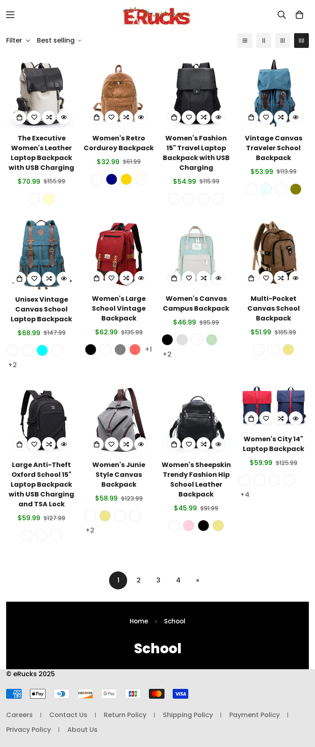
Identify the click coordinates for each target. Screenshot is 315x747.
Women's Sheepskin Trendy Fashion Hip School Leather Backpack (196, 479)
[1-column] (244, 40)
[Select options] (19, 117)
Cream (48, 199)
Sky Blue (105, 349)
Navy (111, 179)
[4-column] (301, 40)
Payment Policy (254, 715)
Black (90, 349)
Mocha (281, 189)
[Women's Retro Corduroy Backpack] (119, 93)
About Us (82, 729)
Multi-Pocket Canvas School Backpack (273, 308)
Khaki (288, 349)
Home (139, 621)
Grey (182, 339)
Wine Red (218, 199)
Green (211, 339)
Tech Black (26, 535)
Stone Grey (188, 199)
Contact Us (68, 715)
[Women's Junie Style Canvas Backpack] (119, 420)
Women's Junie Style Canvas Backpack (118, 474)
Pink (188, 525)
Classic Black (34, 199)
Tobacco (57, 350)
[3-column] (282, 40)
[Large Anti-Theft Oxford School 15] (41, 420)
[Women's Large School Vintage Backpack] (119, 254)
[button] (299, 14)
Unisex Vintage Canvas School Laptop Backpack (41, 309)
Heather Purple (56, 535)
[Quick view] (64, 117)
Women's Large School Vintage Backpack (119, 308)
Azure (266, 189)
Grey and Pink (197, 339)
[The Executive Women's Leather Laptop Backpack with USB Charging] (41, 93)
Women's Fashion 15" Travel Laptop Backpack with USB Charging (196, 152)
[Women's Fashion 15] (196, 93)
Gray (120, 349)
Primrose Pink (203, 199)
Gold (126, 179)
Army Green (273, 349)
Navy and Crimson (259, 480)
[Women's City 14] (273, 407)
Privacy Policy (28, 729)
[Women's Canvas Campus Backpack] (196, 254)
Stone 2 (274, 480)
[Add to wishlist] (34, 117)
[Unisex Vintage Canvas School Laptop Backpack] (41, 254)
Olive (295, 189)
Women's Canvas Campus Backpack (196, 303)
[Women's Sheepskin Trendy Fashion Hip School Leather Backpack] (196, 420)
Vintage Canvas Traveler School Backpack (273, 147)
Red (135, 349)
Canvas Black (119, 515)
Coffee (258, 349)
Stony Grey (90, 515)
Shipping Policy (188, 715)
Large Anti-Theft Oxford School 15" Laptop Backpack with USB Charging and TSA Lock (41, 484)
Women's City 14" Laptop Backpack (273, 444)
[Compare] (49, 117)
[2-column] (263, 40)
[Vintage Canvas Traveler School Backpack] (273, 93)
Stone (141, 179)
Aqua (42, 350)
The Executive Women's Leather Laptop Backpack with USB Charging (41, 152)
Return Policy (125, 715)
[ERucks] (158, 14)
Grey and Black (245, 480)
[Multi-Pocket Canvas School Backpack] (273, 254)
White (174, 525)
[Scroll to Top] (299, 702)
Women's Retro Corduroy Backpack (119, 143)
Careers (19, 715)
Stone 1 (289, 480)
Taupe (12, 350)
